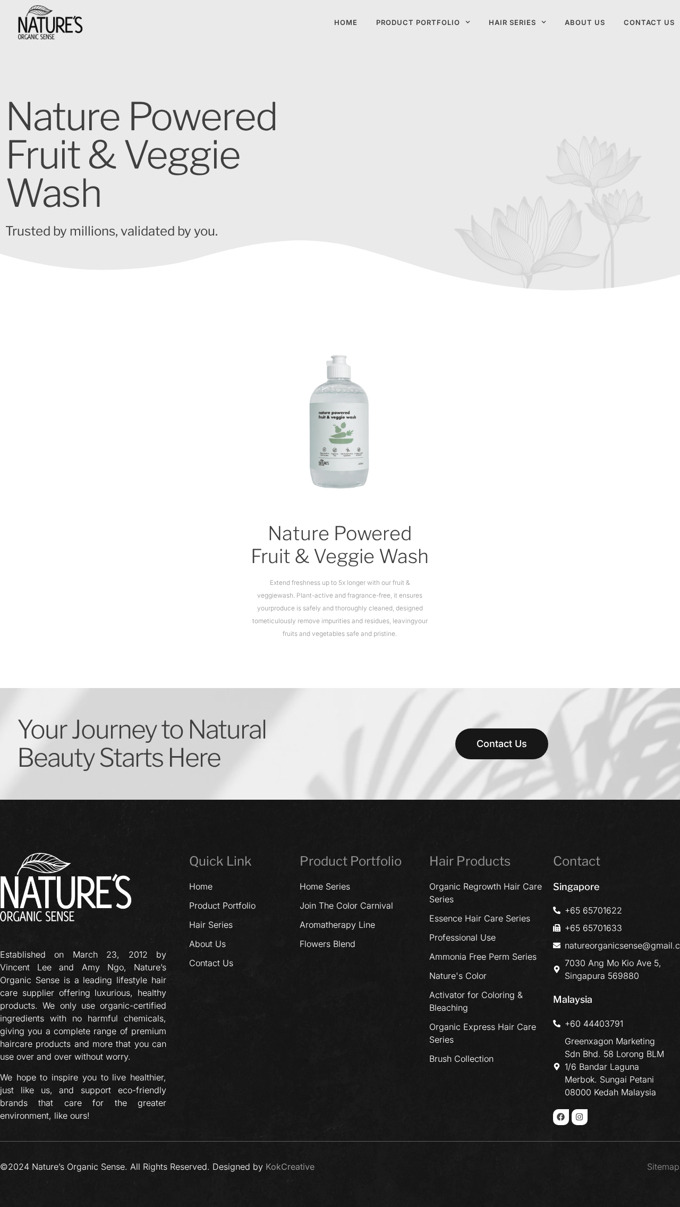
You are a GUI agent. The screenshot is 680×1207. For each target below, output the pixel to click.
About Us (585, 22)
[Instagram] (580, 1117)
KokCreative (290, 1166)
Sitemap (663, 1166)
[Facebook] (561, 1117)
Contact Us (649, 22)
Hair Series (512, 22)
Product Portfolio (418, 22)
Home (346, 22)
